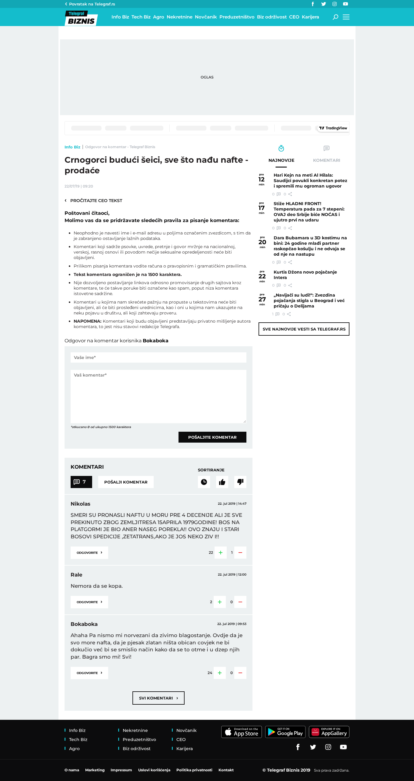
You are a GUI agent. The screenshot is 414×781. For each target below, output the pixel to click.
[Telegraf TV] (345, 4)
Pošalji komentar (126, 482)
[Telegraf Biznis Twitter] (324, 4)
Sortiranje (211, 469)
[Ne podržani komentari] (240, 482)
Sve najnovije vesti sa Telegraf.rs (304, 329)
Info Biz (72, 147)
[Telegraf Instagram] (335, 4)
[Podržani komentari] (222, 482)
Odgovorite (89, 552)
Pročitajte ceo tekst (93, 200)
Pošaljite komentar (212, 437)
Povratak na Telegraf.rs (92, 4)
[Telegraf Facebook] (313, 4)
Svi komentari (158, 698)
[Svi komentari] (204, 482)
